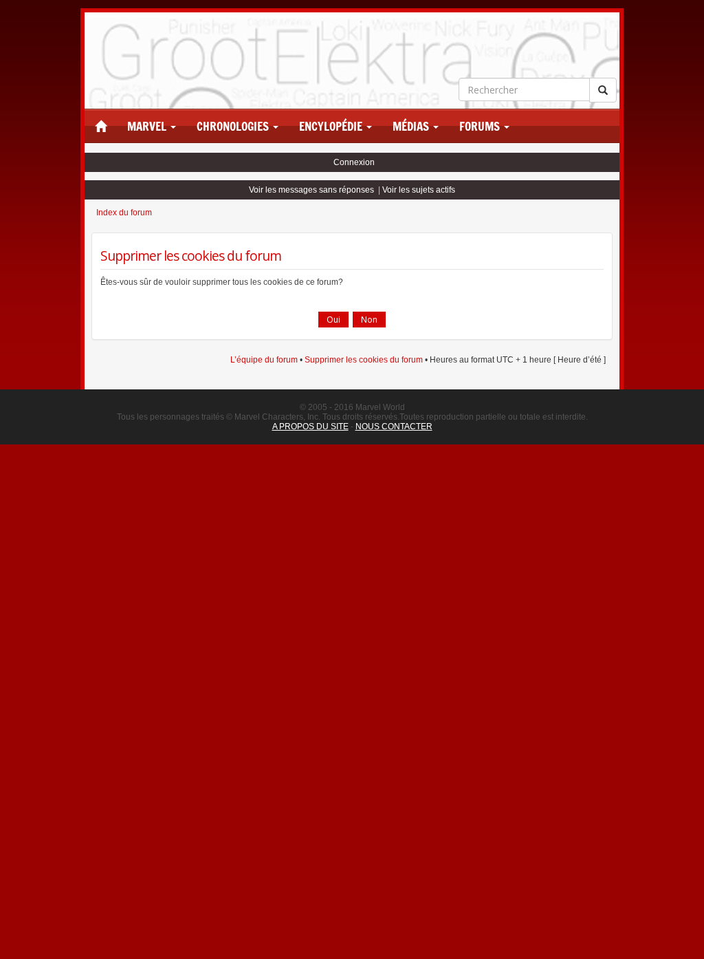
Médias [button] (412, 126)
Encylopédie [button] (332, 126)
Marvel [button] (148, 126)
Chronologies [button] (234, 126)
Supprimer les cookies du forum (364, 360)
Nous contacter (393, 426)
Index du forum (124, 212)
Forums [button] (481, 126)
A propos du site (310, 426)
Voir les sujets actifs (418, 190)
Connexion (354, 162)
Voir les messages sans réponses (311, 190)
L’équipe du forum (264, 360)
